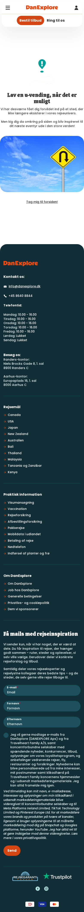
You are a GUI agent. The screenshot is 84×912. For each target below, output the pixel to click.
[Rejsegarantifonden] (25, 876)
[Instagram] (46, 888)
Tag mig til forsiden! (42, 202)
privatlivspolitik (34, 838)
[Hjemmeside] (42, 8)
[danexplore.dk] (20, 263)
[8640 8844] (76, 7)
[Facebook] (37, 888)
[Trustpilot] (57, 876)
